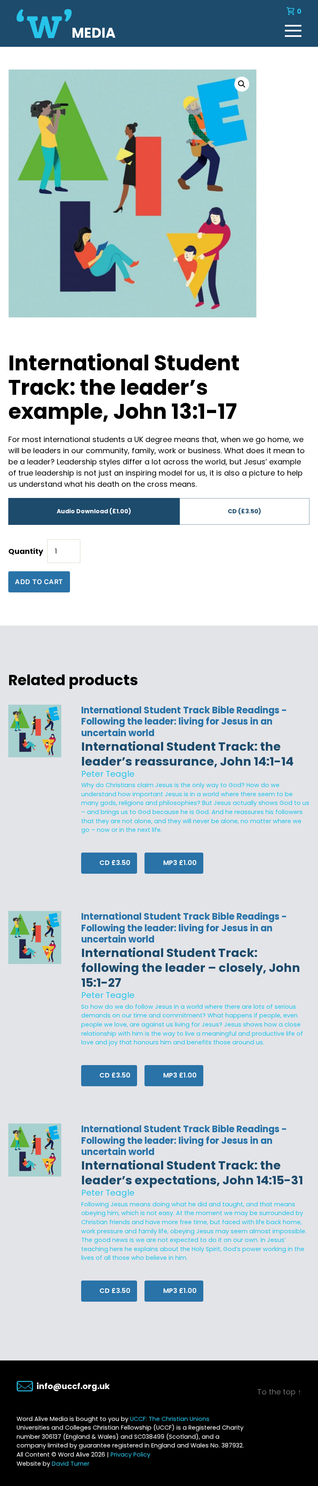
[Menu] (293, 29)
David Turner (70, 1463)
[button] (241, 84)
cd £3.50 (114, 862)
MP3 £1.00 (179, 862)
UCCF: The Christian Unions (170, 1419)
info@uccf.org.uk (73, 1386)
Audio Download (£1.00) (94, 511)
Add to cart (39, 581)
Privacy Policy (130, 1454)
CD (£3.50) (244, 511)
